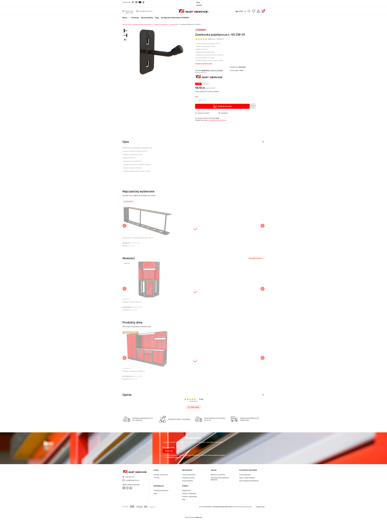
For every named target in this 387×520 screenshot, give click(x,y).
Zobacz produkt (145, 314)
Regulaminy (186, 490)
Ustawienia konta (188, 478)
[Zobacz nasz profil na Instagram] (136, 2)
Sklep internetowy (193, 517)
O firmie (156, 478)
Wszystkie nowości (255, 258)
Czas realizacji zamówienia (248, 481)
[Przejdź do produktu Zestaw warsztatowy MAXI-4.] (147, 349)
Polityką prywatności (174, 457)
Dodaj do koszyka (225, 106)
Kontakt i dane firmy (161, 475)
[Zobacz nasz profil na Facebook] (133, 2)
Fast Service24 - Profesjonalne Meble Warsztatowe (136, 24)
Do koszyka (145, 249)
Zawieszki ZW (174, 24)
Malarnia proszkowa (218, 475)
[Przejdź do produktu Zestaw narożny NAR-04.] (147, 279)
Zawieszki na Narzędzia (161, 24)
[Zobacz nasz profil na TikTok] (143, 2)
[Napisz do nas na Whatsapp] (131, 488)
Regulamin (174, 455)
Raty (183, 499)
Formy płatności (245, 475)
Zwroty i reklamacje (189, 493)
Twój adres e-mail (168, 447)
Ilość (196, 97)
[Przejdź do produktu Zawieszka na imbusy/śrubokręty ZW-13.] (147, 218)
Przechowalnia (187, 481)
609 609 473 (129, 11)
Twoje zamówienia (188, 475)
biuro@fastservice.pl (145, 11)
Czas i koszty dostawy (247, 478)
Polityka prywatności (161, 490)
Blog (155, 493)
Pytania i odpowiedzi (189, 496)
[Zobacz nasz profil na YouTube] (140, 2)
